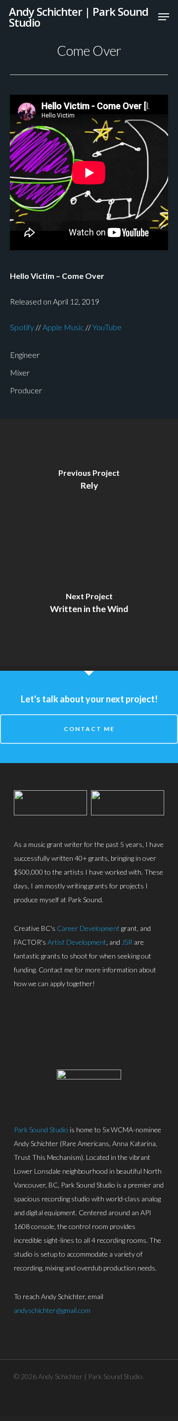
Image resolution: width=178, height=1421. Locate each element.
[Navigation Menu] (163, 17)
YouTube (107, 327)
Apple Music (63, 327)
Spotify (22, 327)
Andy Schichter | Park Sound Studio (78, 17)
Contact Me (89, 728)
